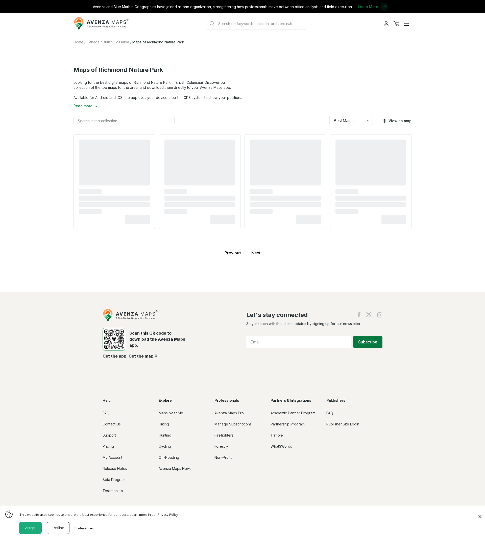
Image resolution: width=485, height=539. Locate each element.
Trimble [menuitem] (277, 435)
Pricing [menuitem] (108, 446)
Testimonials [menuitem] (113, 491)
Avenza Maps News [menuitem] (175, 468)
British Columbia (116, 42)
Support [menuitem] (109, 435)
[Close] (479, 514)
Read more (83, 106)
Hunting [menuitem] (165, 435)
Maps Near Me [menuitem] (171, 413)
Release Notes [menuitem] (115, 468)
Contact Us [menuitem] (112, 424)
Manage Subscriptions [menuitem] (233, 424)
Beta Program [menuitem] (114, 479)
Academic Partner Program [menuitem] (293, 413)
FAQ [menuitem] (106, 413)
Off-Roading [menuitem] (169, 457)
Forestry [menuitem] (221, 446)
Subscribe (367, 341)
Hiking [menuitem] (164, 424)
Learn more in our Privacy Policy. (154, 514)
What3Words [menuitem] (281, 446)
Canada (93, 42)
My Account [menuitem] (112, 457)
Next (255, 252)
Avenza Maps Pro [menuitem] (229, 413)
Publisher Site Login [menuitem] (342, 424)
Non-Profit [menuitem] (223, 457)
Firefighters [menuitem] (223, 435)
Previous (233, 252)
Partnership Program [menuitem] (288, 424)
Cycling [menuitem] (165, 446)
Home (78, 42)
